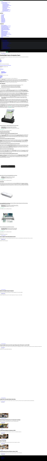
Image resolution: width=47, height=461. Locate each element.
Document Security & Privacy (6, 43)
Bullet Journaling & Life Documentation (7, 47)
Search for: (1, 51)
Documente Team (3, 293)
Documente (1, 0)
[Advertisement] (23, 408)
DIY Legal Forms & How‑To (5, 10)
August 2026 (2, 14)
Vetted (2, 1)
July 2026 (2, 15)
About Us (2, 49)
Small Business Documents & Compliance (7, 5)
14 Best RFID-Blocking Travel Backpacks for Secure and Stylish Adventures (5, 65)
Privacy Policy (3, 457)
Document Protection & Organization (5, 27)
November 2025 (3, 20)
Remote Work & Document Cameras (6, 7)
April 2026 (2, 17)
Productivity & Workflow (4, 3)
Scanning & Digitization (5, 8)
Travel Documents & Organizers (6, 9)
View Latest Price (2, 129)
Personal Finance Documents (6, 4)
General (2, 30)
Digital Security (3, 71)
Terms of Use (2, 458)
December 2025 (3, 19)
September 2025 (3, 21)
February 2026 (3, 18)
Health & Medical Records (5, 6)
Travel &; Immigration (3, 35)
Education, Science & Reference (5, 28)
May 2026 (2, 16)
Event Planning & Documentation (5, 29)
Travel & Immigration (5, 45)
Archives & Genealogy (4, 25)
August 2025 (2, 22)
